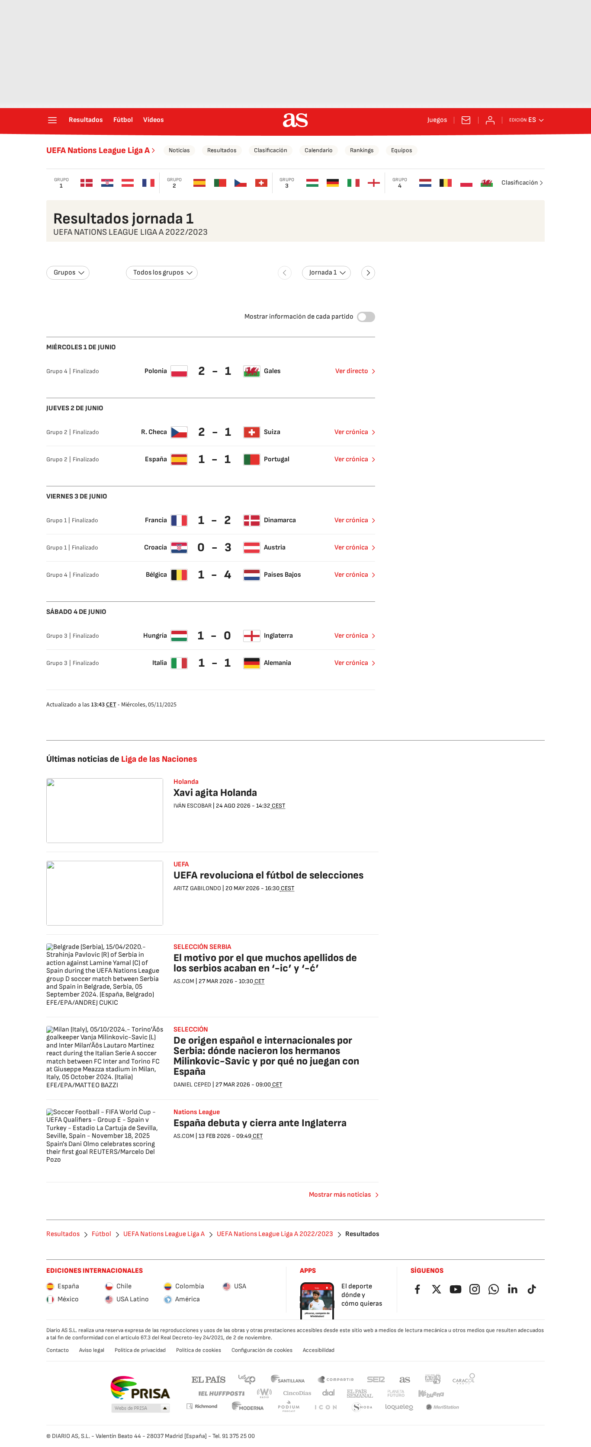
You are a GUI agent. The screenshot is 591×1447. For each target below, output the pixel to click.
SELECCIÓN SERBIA (202, 947)
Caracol (464, 1379)
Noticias (179, 150)
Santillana (287, 1379)
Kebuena (431, 1393)
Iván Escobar (192, 805)
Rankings (362, 150)
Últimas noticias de (121, 759)
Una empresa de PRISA (140, 1388)
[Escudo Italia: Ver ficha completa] (353, 182)
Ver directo (351, 371)
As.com (183, 981)
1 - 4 (215, 575)
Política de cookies (198, 1350)
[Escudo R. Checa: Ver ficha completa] (240, 182)
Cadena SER (376, 1379)
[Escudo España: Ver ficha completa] (199, 182)
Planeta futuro (396, 1393)
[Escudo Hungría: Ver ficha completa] (312, 182)
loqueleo (399, 1407)
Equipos (401, 150)
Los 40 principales (246, 1379)
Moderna (248, 1407)
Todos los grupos (158, 272)
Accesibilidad (318, 1350)
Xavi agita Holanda (215, 792)
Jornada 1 (323, 272)
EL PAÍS (209, 1379)
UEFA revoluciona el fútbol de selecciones (268, 875)
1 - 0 (215, 636)
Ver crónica (351, 432)
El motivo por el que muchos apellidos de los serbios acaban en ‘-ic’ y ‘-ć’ (265, 963)
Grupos (64, 272)
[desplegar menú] (52, 120)
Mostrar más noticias (340, 1195)
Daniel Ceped (192, 1084)
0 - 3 (215, 547)
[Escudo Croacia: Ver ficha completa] (107, 182)
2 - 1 (215, 371)
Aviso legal (91, 1350)
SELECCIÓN (190, 1030)
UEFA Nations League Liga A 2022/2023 (275, 1234)
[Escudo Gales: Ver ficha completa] (486, 182)
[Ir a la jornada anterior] (285, 273)
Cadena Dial (329, 1393)
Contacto (57, 1350)
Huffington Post (221, 1393)
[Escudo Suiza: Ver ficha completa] (261, 182)
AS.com (405, 1379)
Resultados (86, 120)
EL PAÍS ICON (325, 1407)
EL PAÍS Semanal (359, 1393)
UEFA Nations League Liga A (98, 150)
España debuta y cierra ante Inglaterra (260, 1123)
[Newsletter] (466, 120)
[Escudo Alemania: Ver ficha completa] (333, 182)
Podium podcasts (288, 1407)
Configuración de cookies (261, 1350)
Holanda (186, 782)
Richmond (201, 1406)
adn (433, 1379)
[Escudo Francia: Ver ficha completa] (148, 182)
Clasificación (270, 150)
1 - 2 (215, 520)
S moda (362, 1407)
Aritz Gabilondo (197, 888)
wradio (264, 1393)
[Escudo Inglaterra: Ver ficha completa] (374, 182)
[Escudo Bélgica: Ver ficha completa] (445, 182)
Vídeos (153, 120)
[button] (140, 1408)
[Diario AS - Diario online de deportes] (295, 120)
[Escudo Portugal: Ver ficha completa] (220, 182)
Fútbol (123, 120)
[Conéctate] (490, 120)
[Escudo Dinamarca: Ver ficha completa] (86, 182)
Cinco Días (297, 1393)
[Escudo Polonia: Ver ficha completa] (466, 182)
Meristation (442, 1407)
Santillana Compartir (336, 1379)
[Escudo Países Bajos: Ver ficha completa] (425, 182)
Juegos (437, 120)
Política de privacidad (140, 1350)
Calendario (319, 150)
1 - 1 (216, 459)
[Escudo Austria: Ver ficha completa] (128, 182)
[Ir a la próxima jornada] (368, 273)
